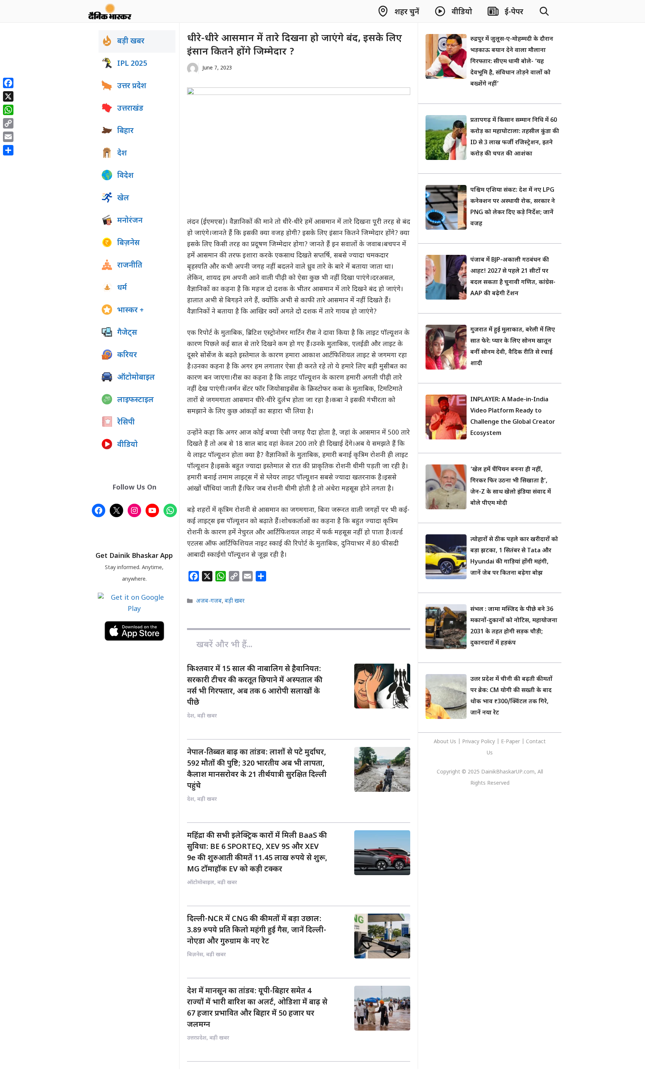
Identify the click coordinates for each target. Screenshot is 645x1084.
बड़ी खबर (234, 601)
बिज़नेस (128, 243)
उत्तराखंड (130, 109)
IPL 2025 (132, 64)
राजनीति (129, 266)
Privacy (471, 741)
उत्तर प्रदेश (131, 86)
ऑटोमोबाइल (136, 378)
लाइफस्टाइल (135, 400)
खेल (123, 198)
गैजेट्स (127, 333)
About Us (446, 741)
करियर (127, 355)
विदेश (125, 176)
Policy (488, 741)
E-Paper (510, 741)
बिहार (125, 131)
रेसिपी (126, 422)
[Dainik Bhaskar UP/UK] (110, 11)
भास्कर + (130, 310)
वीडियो (127, 445)
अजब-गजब (209, 601)
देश (122, 153)
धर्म (122, 288)
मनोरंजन (130, 221)
